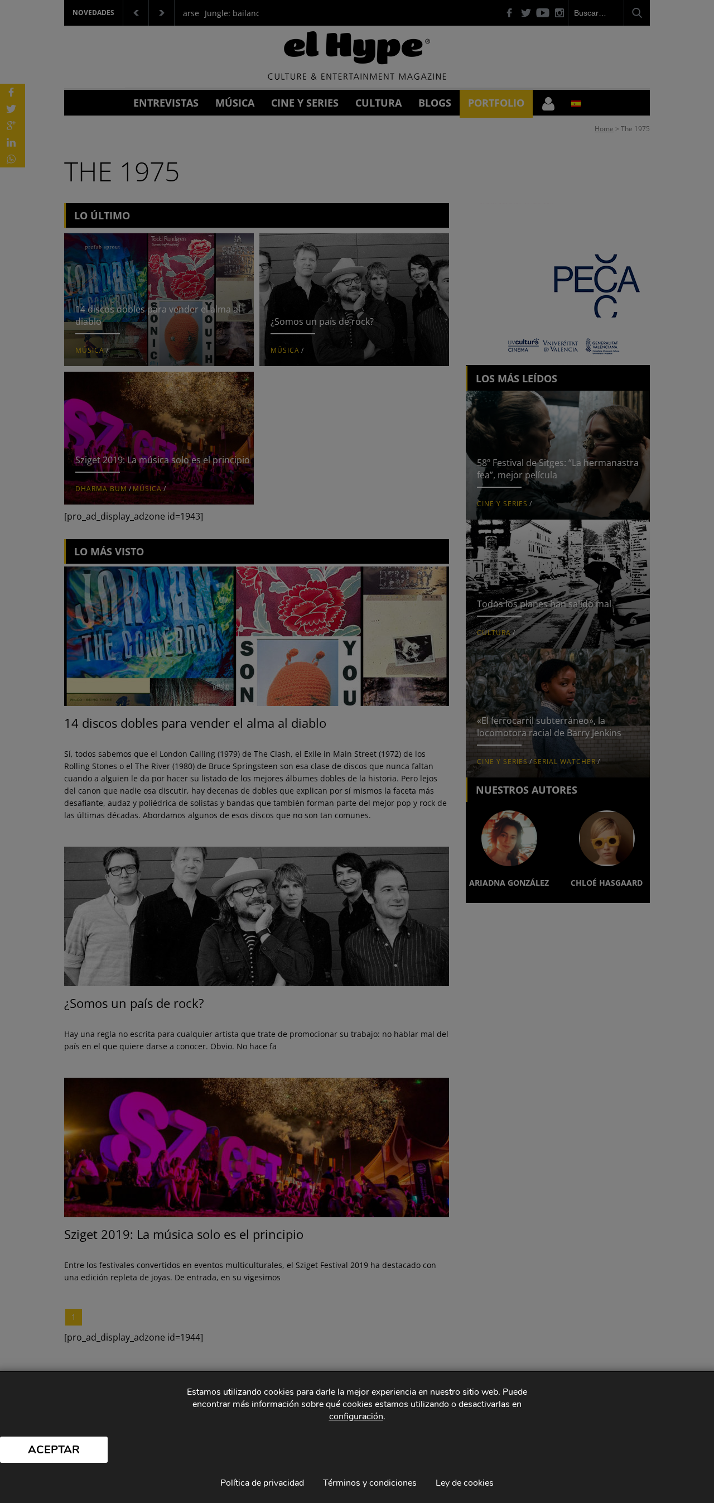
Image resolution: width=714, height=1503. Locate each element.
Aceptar (54, 1449)
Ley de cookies (465, 1483)
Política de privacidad (262, 1483)
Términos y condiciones (370, 1483)
